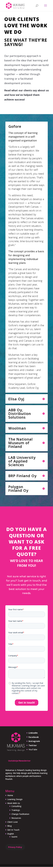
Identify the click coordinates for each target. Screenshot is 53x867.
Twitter (33, 745)
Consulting (16, 806)
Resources (16, 818)
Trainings (15, 810)
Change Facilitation (20, 814)
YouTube (33, 749)
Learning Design (14, 799)
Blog (9, 826)
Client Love (12, 822)
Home (10, 795)
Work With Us (13, 803)
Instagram (34, 741)
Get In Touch (13, 829)
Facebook (34, 737)
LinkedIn (33, 733)
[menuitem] (18, 833)
